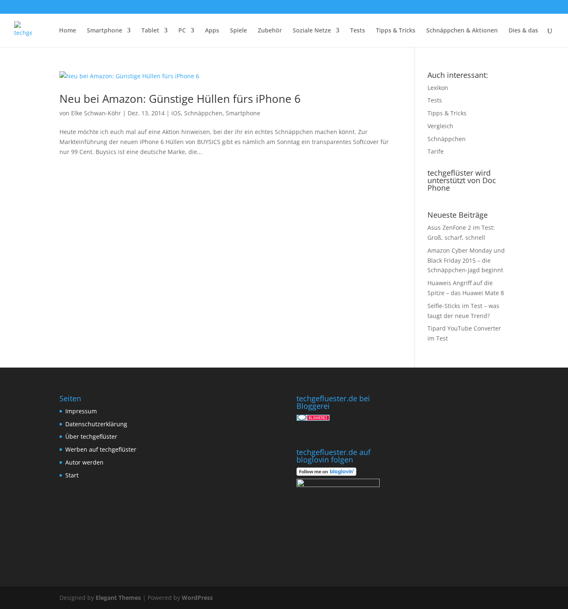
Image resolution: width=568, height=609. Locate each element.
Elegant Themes (118, 598)
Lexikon (437, 88)
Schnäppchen (203, 113)
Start (72, 475)
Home (67, 30)
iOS (176, 113)
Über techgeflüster (91, 436)
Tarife (435, 151)
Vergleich (440, 126)
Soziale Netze (312, 30)
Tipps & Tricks (395, 30)
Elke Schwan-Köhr (96, 113)
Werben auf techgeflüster (100, 449)
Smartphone (104, 30)
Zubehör (270, 30)
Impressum (81, 411)
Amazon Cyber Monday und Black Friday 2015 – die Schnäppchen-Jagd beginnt (466, 260)
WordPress (197, 598)
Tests (357, 30)
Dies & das (523, 30)
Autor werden (84, 462)
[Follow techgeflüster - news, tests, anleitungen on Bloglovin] (326, 473)
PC (182, 30)
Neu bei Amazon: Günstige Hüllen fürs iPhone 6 (180, 98)
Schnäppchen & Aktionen (462, 30)
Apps (212, 30)
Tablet (150, 30)
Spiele (238, 30)
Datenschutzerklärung (96, 424)
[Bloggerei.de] (313, 419)
